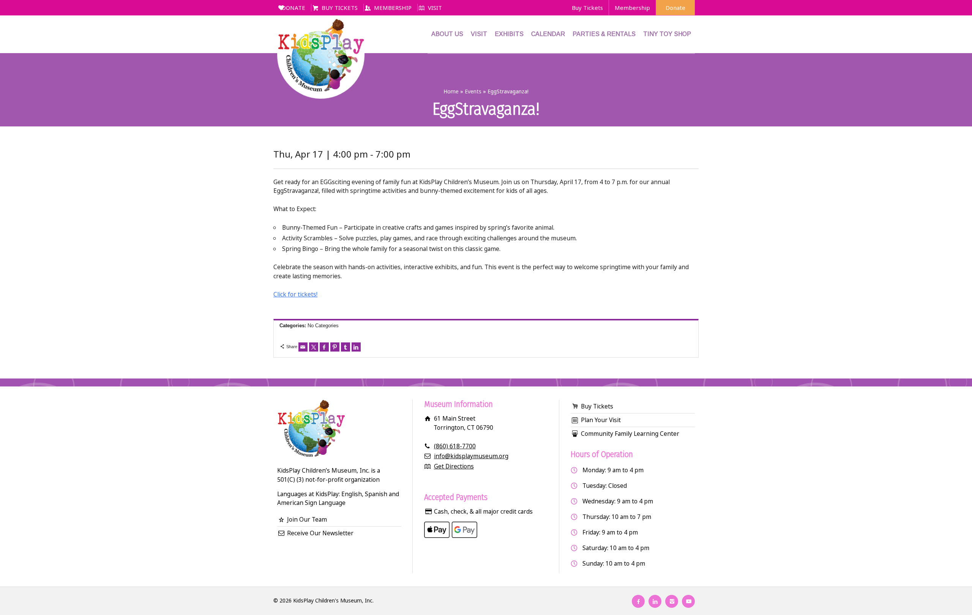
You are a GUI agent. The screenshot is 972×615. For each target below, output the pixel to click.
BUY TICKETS (340, 7)
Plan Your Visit (601, 420)
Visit (479, 34)
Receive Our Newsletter (320, 533)
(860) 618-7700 (455, 446)
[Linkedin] (356, 347)
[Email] (303, 347)
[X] (313, 347)
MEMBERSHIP (393, 7)
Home (451, 91)
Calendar (548, 34)
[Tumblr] (345, 347)
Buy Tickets (587, 7)
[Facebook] (324, 347)
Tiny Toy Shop (667, 34)
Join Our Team (307, 519)
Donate (675, 7)
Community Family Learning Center (630, 433)
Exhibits (509, 34)
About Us (447, 34)
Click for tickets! (295, 294)
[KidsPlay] (320, 34)
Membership (632, 7)
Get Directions (454, 466)
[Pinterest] (334, 347)
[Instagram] (671, 601)
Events (473, 91)
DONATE (293, 7)
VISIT (435, 7)
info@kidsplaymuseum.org (471, 456)
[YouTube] (688, 601)
